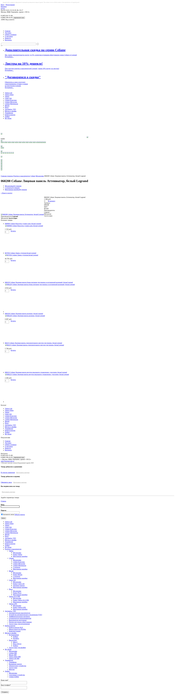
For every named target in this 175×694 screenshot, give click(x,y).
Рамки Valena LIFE (19, 607)
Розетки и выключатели (21, 176)
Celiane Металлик (11, 102)
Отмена (3, 501)
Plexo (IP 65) (17, 644)
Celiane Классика (11, 100)
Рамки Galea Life (19, 584)
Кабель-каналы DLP (16, 627)
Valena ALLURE (14, 596)
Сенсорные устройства (17, 675)
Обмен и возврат (11, 34)
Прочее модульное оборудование (20, 622)
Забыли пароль (19, 514)
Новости (8, 38)
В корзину (51, 201)
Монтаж (12, 669)
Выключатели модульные (18, 620)
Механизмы (40, 176)
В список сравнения (8, 472)
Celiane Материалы (11, 104)
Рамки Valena (17, 554)
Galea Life (8, 98)
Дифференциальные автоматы (19, 616)
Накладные (13, 640)
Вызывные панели (15, 664)
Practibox (16, 638)
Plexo (7, 107)
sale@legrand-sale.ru (7, 461)
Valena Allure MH (15, 657)
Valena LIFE (13, 604)
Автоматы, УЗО (10, 109)
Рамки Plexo (17, 593)
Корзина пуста (4, 7)
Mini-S (15, 642)
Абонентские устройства (17, 666)
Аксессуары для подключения (19, 624)
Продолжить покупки (22, 472)
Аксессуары (13, 667)
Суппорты (12, 188)
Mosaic (7, 105)
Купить (13, 231)
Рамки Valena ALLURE (21, 600)
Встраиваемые (14, 635)
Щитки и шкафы (10, 111)
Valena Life (8, 93)
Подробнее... (9, 57)
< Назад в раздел (6, 193)
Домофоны (13, 662)
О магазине (9, 36)
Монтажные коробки (16, 189)
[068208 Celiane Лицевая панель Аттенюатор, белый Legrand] (22, 214)
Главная (7, 31)
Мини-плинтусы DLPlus (17, 629)
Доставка (8, 33)
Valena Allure (9, 95)
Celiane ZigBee (14, 677)
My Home (8, 118)
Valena (7, 96)
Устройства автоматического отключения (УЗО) (25, 615)
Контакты (8, 40)
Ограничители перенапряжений (20, 618)
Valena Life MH (14, 658)
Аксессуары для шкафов (17, 647)
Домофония (9, 113)
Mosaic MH (13, 655)
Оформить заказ (6, 482)
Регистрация (10, 5)
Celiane (32, 176)
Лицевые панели (19, 585)
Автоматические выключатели (19, 613)
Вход (2, 5)
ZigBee (7, 116)
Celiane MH (13, 653)
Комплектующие (15, 631)
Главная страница (7, 176)
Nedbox (15, 636)
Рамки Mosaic (17, 574)
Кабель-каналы (10, 115)
